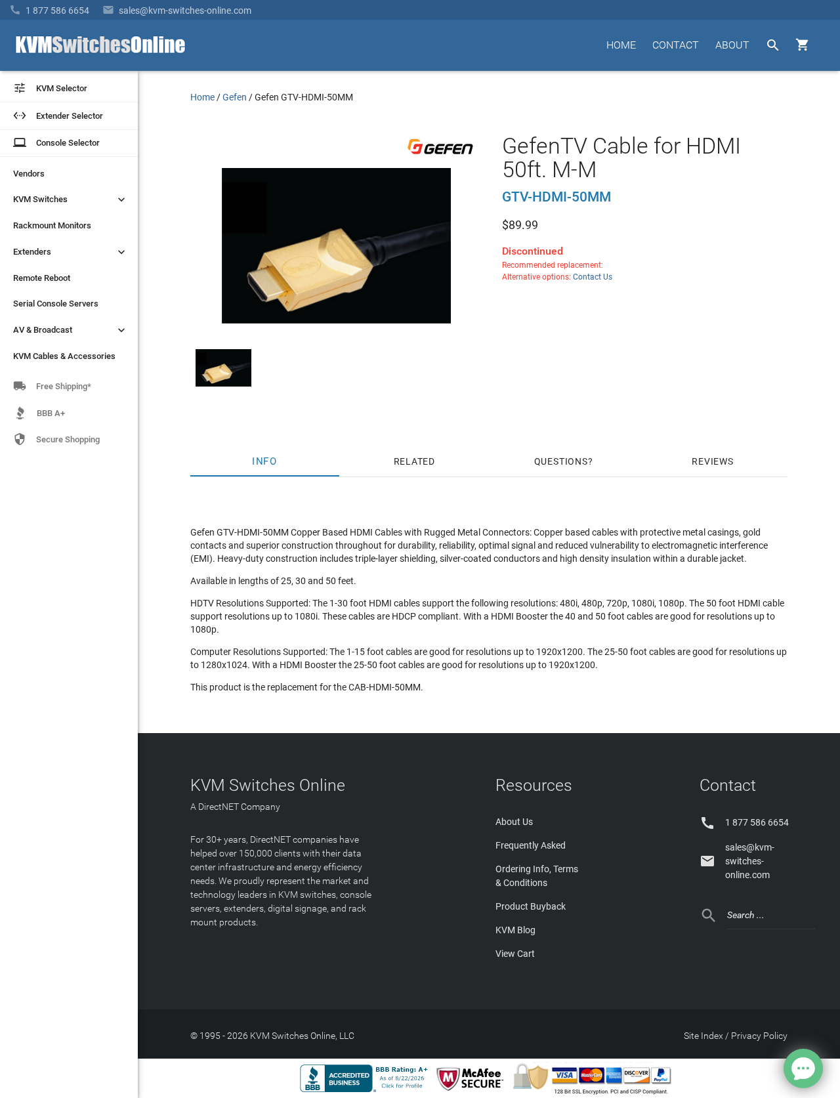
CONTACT (675, 45)
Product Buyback (530, 906)
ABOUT (732, 45)
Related (415, 461)
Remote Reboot (41, 278)
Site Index (703, 1035)
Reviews (713, 461)
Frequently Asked (530, 845)
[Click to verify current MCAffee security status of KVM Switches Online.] (472, 1091)
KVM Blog (515, 930)
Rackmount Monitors (52, 225)
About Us (514, 821)
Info (265, 461)
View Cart (515, 953)
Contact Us (592, 277)
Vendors (29, 174)
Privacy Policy (759, 1035)
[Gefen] (440, 157)
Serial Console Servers (55, 303)
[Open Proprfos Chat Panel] (803, 1068)
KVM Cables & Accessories (64, 356)
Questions (561, 461)
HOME (621, 45)
